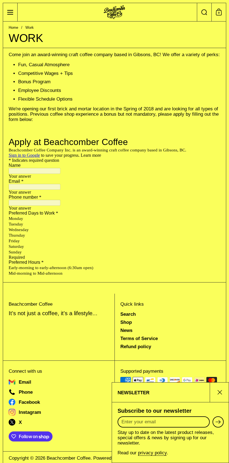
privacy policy (152, 452)
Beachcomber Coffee (68, 458)
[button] (204, 12)
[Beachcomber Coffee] (114, 12)
